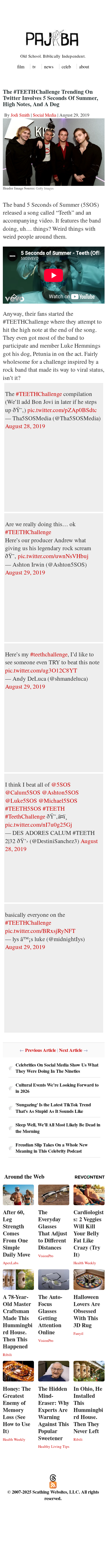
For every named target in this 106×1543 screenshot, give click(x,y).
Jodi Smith (20, 115)
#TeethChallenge (25, 816)
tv (34, 66)
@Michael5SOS (57, 800)
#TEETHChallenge (39, 394)
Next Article (70, 1050)
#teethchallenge (49, 654)
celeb (66, 66)
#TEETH (54, 808)
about (84, 66)
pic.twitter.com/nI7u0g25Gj (38, 824)
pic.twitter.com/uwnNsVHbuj (53, 556)
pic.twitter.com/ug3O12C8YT (41, 670)
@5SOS (61, 784)
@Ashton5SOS (60, 792)
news (48, 66)
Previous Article (40, 1050)
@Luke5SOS (21, 800)
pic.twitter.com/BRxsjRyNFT (40, 931)
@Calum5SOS (22, 792)
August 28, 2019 (25, 426)
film (20, 66)
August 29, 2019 (25, 572)
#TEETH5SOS (23, 808)
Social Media (44, 115)
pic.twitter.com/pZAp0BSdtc (62, 410)
